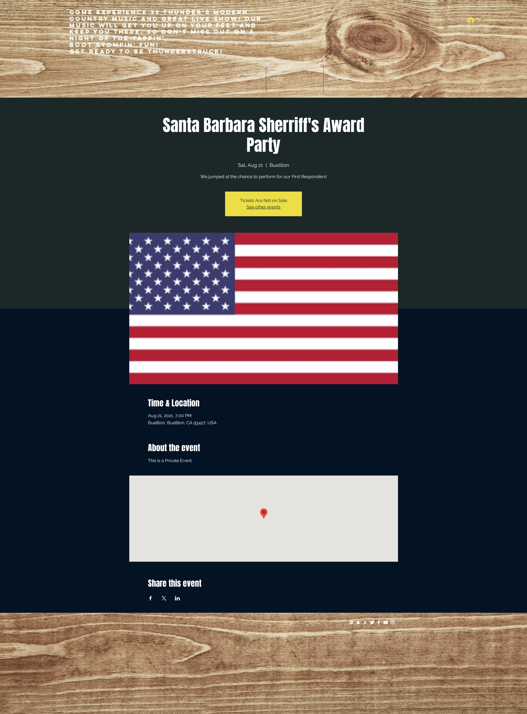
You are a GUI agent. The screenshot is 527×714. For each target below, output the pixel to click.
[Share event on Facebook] (150, 598)
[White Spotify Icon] (351, 622)
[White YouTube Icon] (385, 622)
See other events (263, 207)
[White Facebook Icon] (379, 622)
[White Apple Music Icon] (358, 622)
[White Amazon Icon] (365, 622)
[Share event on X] (164, 598)
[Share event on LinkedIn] (177, 598)
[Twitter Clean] (372, 622)
